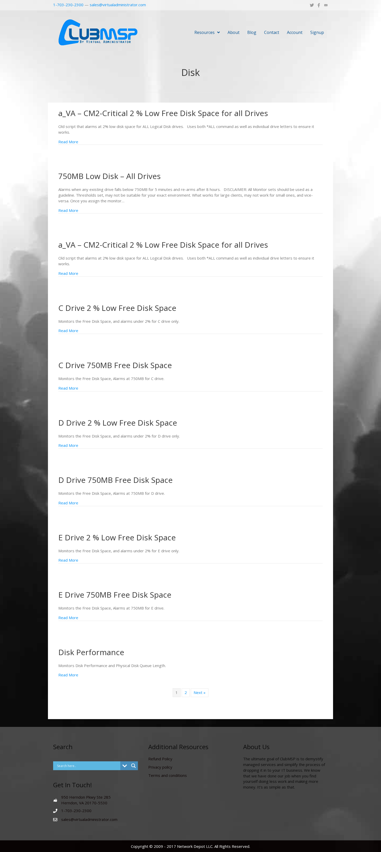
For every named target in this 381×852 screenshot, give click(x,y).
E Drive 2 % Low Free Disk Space (117, 537)
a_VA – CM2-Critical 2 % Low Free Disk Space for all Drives (163, 113)
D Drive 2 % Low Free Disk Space (117, 422)
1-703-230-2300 (68, 4)
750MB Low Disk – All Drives (109, 176)
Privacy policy (160, 767)
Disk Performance (91, 652)
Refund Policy (160, 758)
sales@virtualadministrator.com (118, 4)
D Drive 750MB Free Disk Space (115, 480)
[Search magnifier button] (133, 765)
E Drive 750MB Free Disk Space (114, 594)
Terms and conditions (167, 775)
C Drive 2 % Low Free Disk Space (117, 308)
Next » (200, 692)
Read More (68, 141)
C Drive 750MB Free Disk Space (115, 365)
